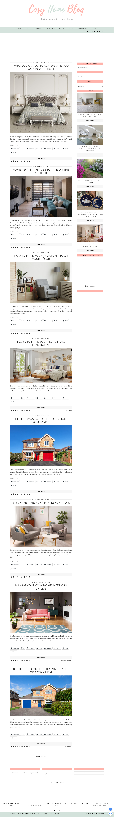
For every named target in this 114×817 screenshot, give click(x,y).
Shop (94, 28)
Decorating (38, 28)
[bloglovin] (94, 31)
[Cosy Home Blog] (57, 13)
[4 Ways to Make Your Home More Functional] (41, 382)
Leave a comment (66, 161)
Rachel (34, 252)
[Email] (100, 31)
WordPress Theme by (95, 813)
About (28, 28)
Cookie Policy (48, 813)
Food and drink (83, 28)
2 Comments (68, 410)
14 (69, 754)
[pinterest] (92, 31)
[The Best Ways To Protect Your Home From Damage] (41, 466)
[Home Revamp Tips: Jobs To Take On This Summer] (41, 216)
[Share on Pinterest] (18, 161)
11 (61, 754)
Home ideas (51, 28)
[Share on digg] (27, 161)
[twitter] (87, 31)
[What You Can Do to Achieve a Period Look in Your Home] (41, 133)
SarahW (35, 62)
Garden (61, 28)
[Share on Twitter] (16, 161)
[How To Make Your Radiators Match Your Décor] (41, 302)
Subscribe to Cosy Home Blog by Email (25, 773)
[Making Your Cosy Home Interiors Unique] (41, 632)
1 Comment (68, 746)
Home (20, 28)
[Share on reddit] (24, 161)
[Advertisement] (57, 46)
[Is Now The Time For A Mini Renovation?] (41, 546)
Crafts (71, 28)
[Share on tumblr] (20, 161)
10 (57, 754)
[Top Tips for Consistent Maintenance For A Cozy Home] (41, 716)
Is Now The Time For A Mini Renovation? (41, 503)
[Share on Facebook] (14, 161)
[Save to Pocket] (29, 161)
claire (34, 338)
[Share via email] (11, 161)
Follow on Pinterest (90, 286)
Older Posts (40, 756)
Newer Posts (18, 754)
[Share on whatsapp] (22, 161)
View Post (41, 158)
